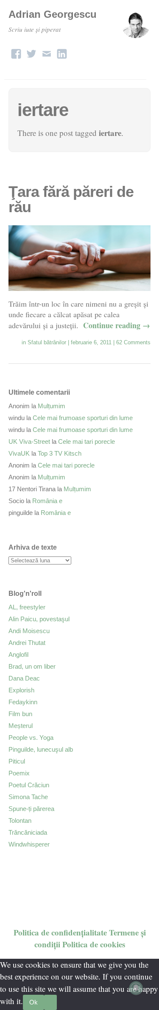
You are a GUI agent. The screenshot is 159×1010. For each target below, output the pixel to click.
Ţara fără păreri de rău (71, 199)
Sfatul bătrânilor (47, 342)
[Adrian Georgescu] (136, 27)
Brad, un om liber (32, 666)
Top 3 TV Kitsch (59, 453)
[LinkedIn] (62, 51)
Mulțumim (51, 406)
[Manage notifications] (136, 988)
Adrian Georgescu (52, 14)
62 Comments (133, 342)
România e (47, 500)
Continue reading (116, 325)
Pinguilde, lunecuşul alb (40, 749)
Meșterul (20, 725)
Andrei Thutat (26, 642)
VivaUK (19, 453)
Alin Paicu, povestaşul (39, 619)
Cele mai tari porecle (86, 441)
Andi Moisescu (29, 630)
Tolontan (19, 820)
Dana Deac (24, 678)
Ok (33, 1002)
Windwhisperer (29, 844)
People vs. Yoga (30, 737)
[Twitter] (31, 51)
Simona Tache (28, 796)
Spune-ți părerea (31, 808)
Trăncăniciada (27, 832)
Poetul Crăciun (28, 785)
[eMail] (46, 51)
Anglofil (18, 654)
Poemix (19, 773)
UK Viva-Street (29, 441)
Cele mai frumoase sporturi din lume (83, 417)
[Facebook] (16, 51)
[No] (50, 1002)
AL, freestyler (26, 607)
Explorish (21, 690)
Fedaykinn (22, 702)
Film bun (20, 713)
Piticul (16, 761)
